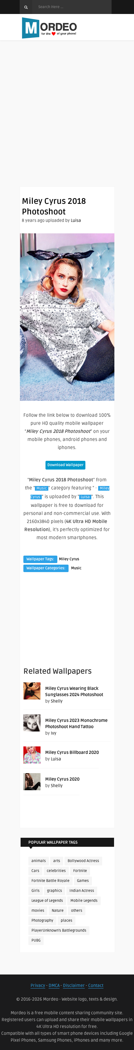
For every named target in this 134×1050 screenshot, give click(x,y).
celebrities (56, 871)
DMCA (54, 985)
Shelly (57, 701)
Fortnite (80, 871)
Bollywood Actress (83, 861)
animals (38, 861)
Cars (35, 871)
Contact (95, 985)
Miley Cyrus (69, 559)
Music (41, 488)
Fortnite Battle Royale (50, 880)
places (66, 920)
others (76, 910)
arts (56, 861)
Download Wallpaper (65, 465)
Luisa (76, 220)
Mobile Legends (84, 900)
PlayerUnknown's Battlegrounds (58, 930)
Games (83, 880)
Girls (35, 890)
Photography (42, 920)
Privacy (38, 985)
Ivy (53, 733)
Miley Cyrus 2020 (62, 779)
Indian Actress (81, 890)
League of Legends (47, 900)
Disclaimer (74, 985)
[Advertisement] (67, 119)
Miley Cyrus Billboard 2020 (72, 752)
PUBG (36, 940)
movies (37, 910)
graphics (54, 890)
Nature (58, 910)
